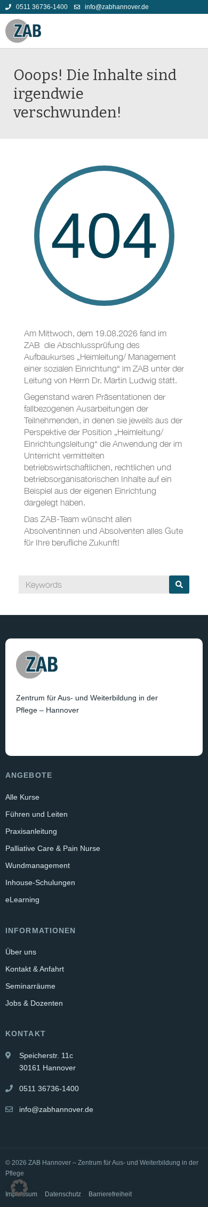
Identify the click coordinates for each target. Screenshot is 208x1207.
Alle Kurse (22, 797)
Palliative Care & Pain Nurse (52, 848)
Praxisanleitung (31, 831)
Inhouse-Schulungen (40, 882)
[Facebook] (25, 736)
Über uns (20, 952)
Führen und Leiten (36, 814)
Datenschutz (63, 1194)
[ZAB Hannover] (23, 31)
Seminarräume (30, 986)
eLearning (22, 899)
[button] (19, 1188)
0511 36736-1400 (41, 7)
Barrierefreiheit (110, 1194)
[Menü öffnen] (194, 31)
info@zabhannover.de (116, 7)
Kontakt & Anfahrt (34, 969)
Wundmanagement (37, 865)
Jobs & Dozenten (34, 1003)
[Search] (179, 584)
